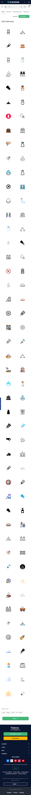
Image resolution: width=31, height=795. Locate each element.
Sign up (15, 768)
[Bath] (22, 665)
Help (3, 750)
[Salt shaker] (22, 60)
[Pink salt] (8, 355)
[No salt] (8, 271)
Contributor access (15, 734)
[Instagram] (19, 760)
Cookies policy (24, 772)
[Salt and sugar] (8, 454)
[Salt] (8, 32)
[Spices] (8, 158)
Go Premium (15, 738)
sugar (3, 712)
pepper (8, 712)
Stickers (8, 11)
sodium (20, 712)
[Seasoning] (22, 341)
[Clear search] (21, 7)
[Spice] (22, 412)
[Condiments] (22, 74)
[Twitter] (11, 760)
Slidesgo (21, 792)
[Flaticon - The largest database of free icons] (13, 2)
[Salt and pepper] (8, 116)
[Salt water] (22, 158)
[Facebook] (8, 760)
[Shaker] (8, 88)
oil (16, 712)
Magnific (9, 792)
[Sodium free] (8, 482)
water (13, 712)
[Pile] (22, 468)
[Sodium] (8, 299)
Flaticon (15, 792)
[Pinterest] (15, 760)
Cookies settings (22, 773)
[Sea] (22, 679)
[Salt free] (8, 186)
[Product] (22, 595)
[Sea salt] (22, 285)
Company (4, 753)
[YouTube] (23, 760)
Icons (3, 11)
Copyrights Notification (11, 773)
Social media (15, 757)
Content (4, 744)
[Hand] (8, 144)
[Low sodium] (22, 524)
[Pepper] (8, 215)
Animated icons (17, 11)
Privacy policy (16, 772)
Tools (3, 747)
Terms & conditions (7, 772)
